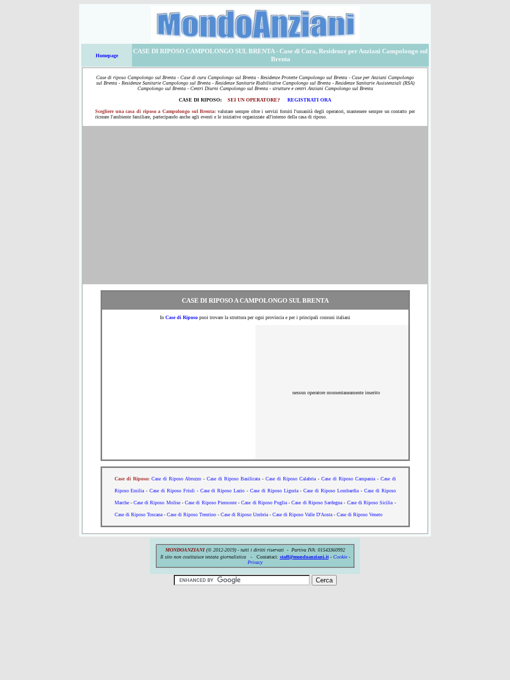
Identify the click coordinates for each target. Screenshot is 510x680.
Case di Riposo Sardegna (316, 502)
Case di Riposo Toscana (138, 514)
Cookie (340, 557)
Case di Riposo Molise (156, 502)
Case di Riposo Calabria (290, 478)
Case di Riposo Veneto (359, 514)
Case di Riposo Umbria (244, 514)
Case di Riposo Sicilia (370, 502)
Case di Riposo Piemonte (211, 502)
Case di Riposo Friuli (172, 490)
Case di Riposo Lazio (222, 490)
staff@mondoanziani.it (304, 557)
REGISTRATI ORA (309, 100)
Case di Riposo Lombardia (331, 490)
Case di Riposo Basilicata (233, 478)
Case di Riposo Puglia (264, 502)
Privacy (255, 562)
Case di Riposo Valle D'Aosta (302, 514)
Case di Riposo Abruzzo (176, 478)
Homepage (107, 55)
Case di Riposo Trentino (191, 514)
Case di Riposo (181, 317)
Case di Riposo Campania (348, 478)
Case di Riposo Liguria (274, 490)
